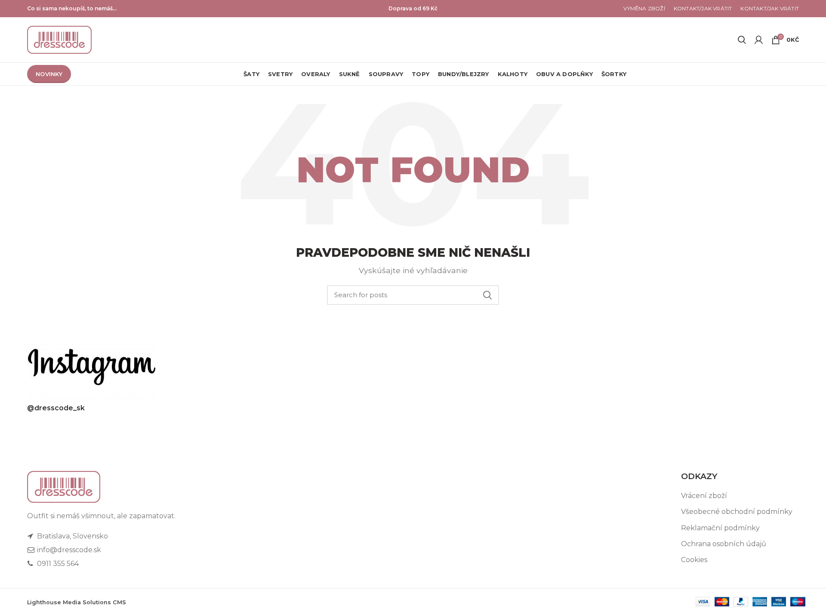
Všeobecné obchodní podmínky (736, 511)
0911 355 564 (57, 564)
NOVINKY (49, 74)
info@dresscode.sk (68, 550)
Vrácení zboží (704, 496)
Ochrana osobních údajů (723, 544)
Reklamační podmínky (720, 528)
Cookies (694, 560)
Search (487, 295)
